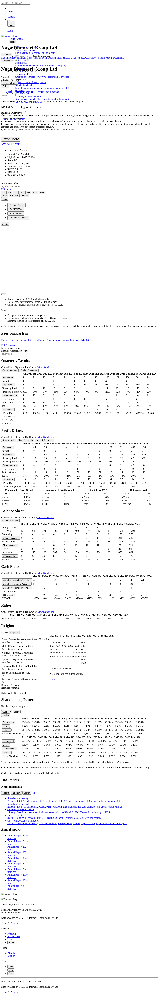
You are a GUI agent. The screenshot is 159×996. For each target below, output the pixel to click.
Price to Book (16, 213)
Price (4, 196)
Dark (11, 970)
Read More (10, 139)
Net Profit (8, 409)
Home (10, 11)
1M (3, 192)
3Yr (22, 192)
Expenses (8, 385)
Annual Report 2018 (17, 881)
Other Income (10, 395)
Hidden (24, 196)
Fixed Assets (10, 545)
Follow (5, 86)
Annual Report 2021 (17, 865)
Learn (10, 939)
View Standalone (45, 367)
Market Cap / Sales (18, 218)
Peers (44, 57)
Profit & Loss (63, 57)
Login (10, 30)
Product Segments (28, 370)
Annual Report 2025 (17, 842)
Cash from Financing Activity (17, 588)
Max (42, 192)
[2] (25, 112)
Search (27, 793)
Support (11, 956)
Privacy (14, 923)
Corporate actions (10, 520)
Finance (42, 340)
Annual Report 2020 (17, 870)
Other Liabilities (11, 538)
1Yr (15, 192)
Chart (29, 57)
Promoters (8, 722)
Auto (11, 973)
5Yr (28, 192)
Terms (4, 923)
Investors (107, 57)
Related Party (8, 440)
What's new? (13, 936)
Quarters (52, 57)
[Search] (8, 20)
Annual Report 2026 (17, 837)
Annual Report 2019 (17, 876)
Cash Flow (90, 57)
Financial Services (10, 340)
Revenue (8, 377)
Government (9, 749)
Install (11, 942)
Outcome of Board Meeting (58, 811)
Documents (118, 57)
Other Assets (10, 556)
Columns (8, 345)
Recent (5, 793)
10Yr (35, 192)
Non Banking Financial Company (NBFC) (68, 340)
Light (11, 967)
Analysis (37, 57)
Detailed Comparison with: (14, 350)
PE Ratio (14, 196)
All (33, 792)
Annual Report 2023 (17, 853)
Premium (11, 933)
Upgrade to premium (31, 107)
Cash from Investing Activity (16, 584)
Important (16, 793)
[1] (85, 101)
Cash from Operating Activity (17, 580)
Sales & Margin (16, 205)
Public (6, 730)
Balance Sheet (78, 57)
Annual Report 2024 (17, 848)
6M (9, 192)
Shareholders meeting (65, 799)
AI (14, 54)
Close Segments (9, 370)
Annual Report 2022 (17, 859)
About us (11, 953)
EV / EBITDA (16, 209)
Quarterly (6, 712)
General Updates (54, 816)
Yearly (16, 712)
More (4, 199)
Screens (11, 16)
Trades (5, 715)
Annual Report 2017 (17, 887)
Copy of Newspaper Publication (67, 822)
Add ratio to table (9, 183)
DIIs (6, 726)
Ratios (100, 57)
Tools (11, 25)
